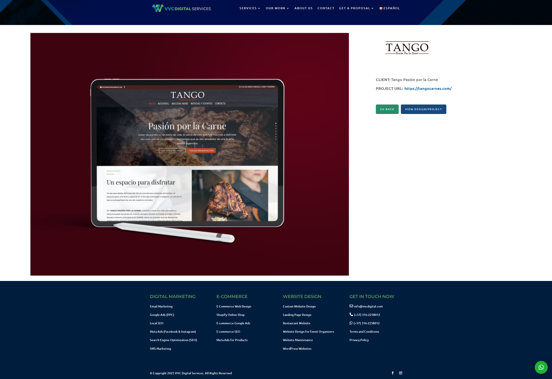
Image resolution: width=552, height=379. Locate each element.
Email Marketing (161, 306)
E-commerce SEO (228, 331)
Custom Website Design (299, 306)
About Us (304, 8)
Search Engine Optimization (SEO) (173, 340)
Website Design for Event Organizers (308, 331)
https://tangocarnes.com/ (428, 88)
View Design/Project (423, 109)
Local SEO (156, 323)
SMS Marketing (160, 348)
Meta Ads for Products (232, 340)
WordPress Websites (297, 348)
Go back (387, 109)
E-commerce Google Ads (233, 323)
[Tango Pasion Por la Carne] (189, 275)
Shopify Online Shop (230, 315)
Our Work (275, 8)
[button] (541, 367)
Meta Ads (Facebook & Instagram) (173, 331)
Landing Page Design (297, 315)
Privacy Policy (359, 340)
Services (248, 8)
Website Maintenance (298, 340)
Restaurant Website (296, 323)
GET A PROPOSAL (354, 8)
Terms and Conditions (364, 331)
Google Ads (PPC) (162, 315)
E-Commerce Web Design (233, 306)
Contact (326, 8)
